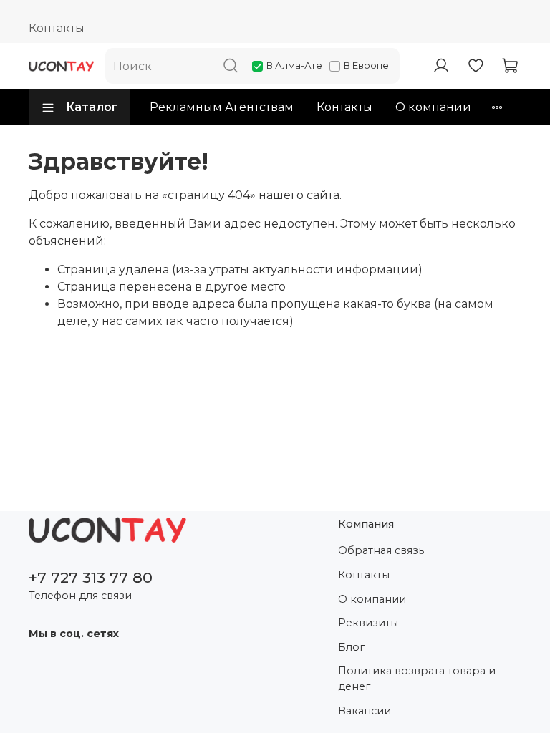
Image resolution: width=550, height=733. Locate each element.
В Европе (366, 65)
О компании (433, 107)
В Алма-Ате (294, 65)
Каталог (91, 107)
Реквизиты (368, 622)
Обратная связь (381, 550)
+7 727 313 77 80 (91, 577)
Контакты (57, 28)
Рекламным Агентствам (222, 107)
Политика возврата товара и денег (417, 678)
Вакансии (364, 710)
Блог (351, 647)
